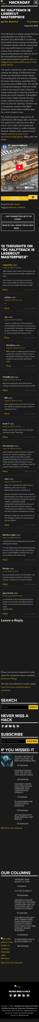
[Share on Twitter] (5, 25)
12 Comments (32, 22)
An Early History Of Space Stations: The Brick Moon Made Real (25, 759)
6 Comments (22, 913)
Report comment (30, 290)
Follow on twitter (6, 726)
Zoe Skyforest (11, 21)
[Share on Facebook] (2, 25)
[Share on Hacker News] (8, 25)
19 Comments (22, 765)
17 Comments (22, 935)
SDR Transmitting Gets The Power (18, 217)
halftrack (21, 207)
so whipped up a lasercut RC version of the (19, 62)
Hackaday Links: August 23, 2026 (22, 880)
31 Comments (22, 810)
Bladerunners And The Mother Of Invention (24, 803)
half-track (12, 207)
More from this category (11, 828)
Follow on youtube (10, 726)
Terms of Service (17, 1011)
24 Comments (22, 779)
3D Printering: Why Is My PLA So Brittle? (24, 940)
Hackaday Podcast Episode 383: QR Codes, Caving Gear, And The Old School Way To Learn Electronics (25, 904)
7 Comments (22, 797)
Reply (5, 289)
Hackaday (19, 2)
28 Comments (22, 946)
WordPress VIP (23, 1015)
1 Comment (21, 886)
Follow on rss (14, 726)
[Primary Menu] (36, 2)
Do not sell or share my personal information (19, 1013)
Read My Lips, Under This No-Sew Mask (17, 226)
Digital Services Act (30, 1011)
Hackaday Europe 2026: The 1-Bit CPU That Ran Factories (24, 773)
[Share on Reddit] (11, 25)
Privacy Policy (6, 1011)
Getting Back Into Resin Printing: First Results (24, 817)
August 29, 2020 (31, 26)
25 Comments (22, 824)
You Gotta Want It (23, 891)
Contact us (17, 726)
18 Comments (22, 895)
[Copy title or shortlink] (15, 26)
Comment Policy (9, 678)
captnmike (7, 265)
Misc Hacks (15, 204)
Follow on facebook (2, 726)
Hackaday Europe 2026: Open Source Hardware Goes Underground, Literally (23, 788)
